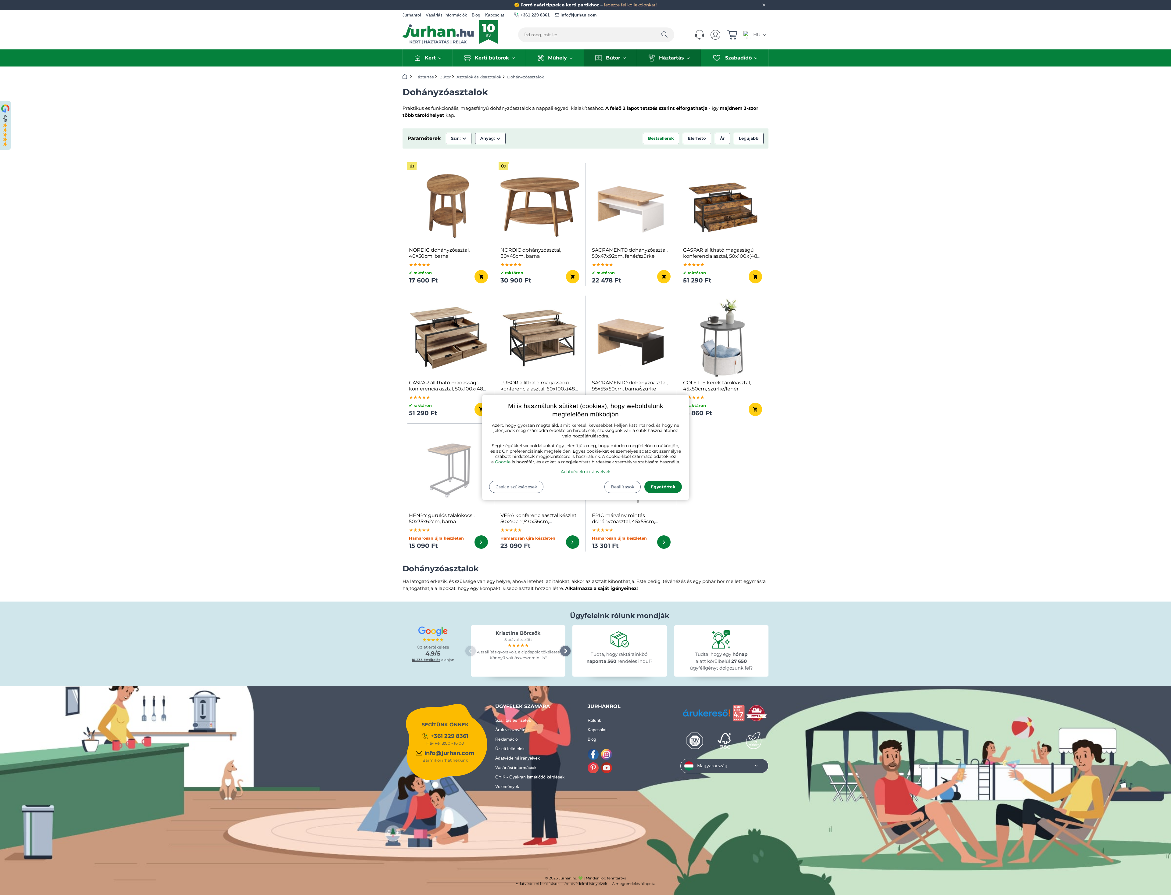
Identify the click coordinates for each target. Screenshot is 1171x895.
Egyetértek (663, 487)
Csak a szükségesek (516, 487)
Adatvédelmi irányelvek (586, 471)
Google (502, 462)
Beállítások (622, 487)
